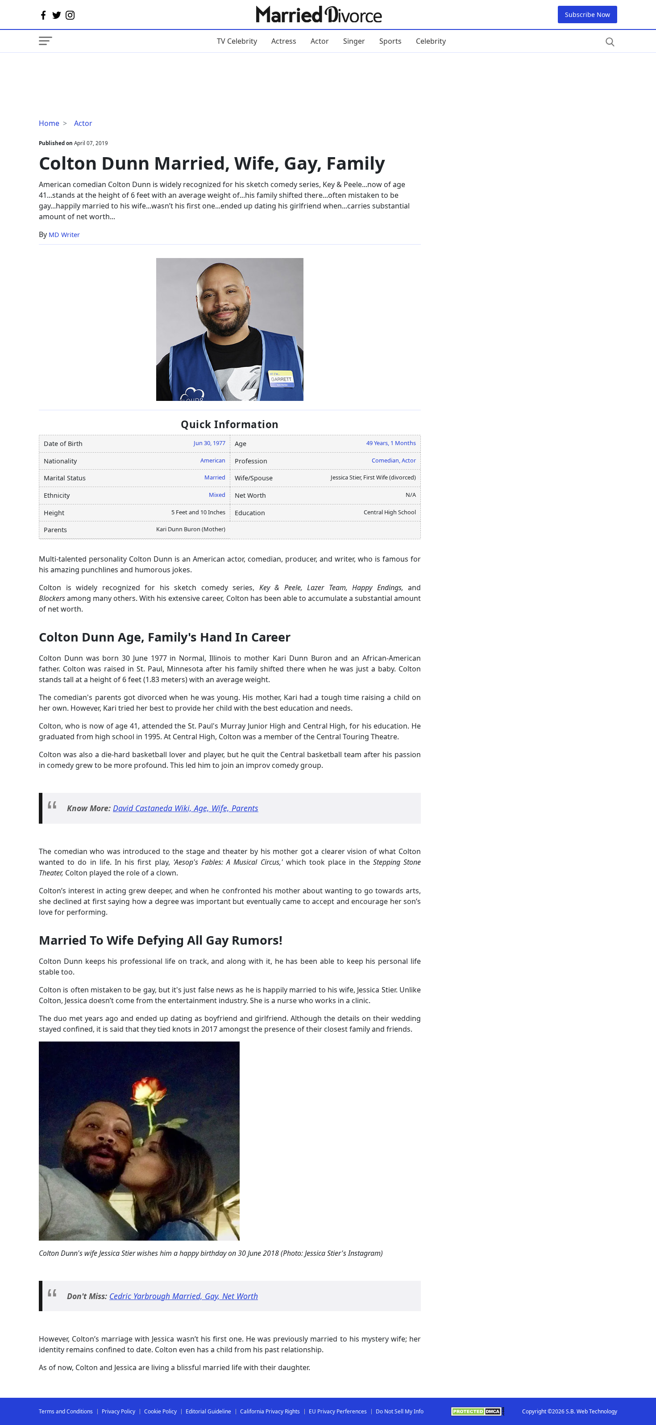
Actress (283, 41)
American (212, 460)
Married (214, 477)
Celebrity (431, 41)
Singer (354, 41)
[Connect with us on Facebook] (43, 15)
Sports (390, 41)
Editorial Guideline (208, 1411)
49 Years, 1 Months (391, 443)
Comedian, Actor (394, 460)
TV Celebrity (237, 41)
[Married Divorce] (318, 14)
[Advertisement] (110, 70)
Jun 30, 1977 (209, 443)
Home (49, 123)
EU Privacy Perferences (338, 1411)
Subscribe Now (587, 14)
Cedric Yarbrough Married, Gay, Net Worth (183, 1296)
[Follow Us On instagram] (70, 15)
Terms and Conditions (66, 1411)
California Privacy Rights (270, 1411)
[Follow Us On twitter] (56, 15)
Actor (320, 41)
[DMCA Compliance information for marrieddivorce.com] (477, 1411)
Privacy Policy (118, 1411)
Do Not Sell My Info (399, 1411)
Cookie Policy (160, 1411)
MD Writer (64, 234)
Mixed (217, 495)
